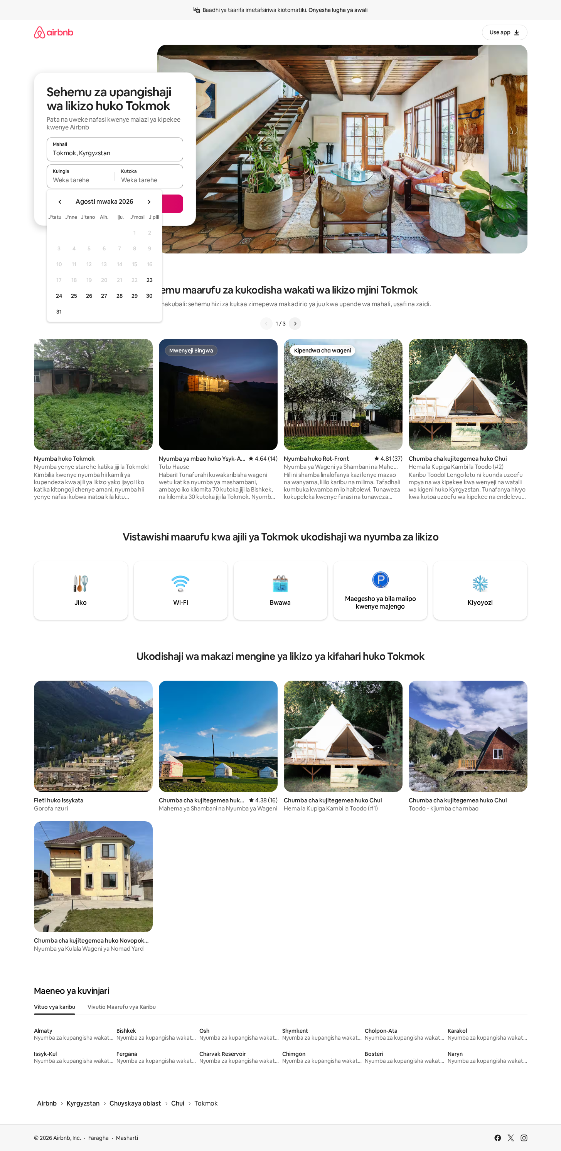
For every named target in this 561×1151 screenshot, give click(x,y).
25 (74, 295)
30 (149, 295)
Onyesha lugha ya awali (337, 10)
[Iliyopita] (266, 323)
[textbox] (81, 180)
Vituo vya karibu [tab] (54, 1006)
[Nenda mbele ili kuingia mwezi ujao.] (149, 202)
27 (104, 295)
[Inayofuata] (295, 323)
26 (89, 295)
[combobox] (115, 153)
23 (150, 280)
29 (134, 295)
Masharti (127, 1137)
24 (59, 295)
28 (119, 295)
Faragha (98, 1137)
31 (59, 311)
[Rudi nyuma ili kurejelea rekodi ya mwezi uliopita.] (60, 202)
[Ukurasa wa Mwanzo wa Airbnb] (53, 32)
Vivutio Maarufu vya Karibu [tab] (122, 1006)
